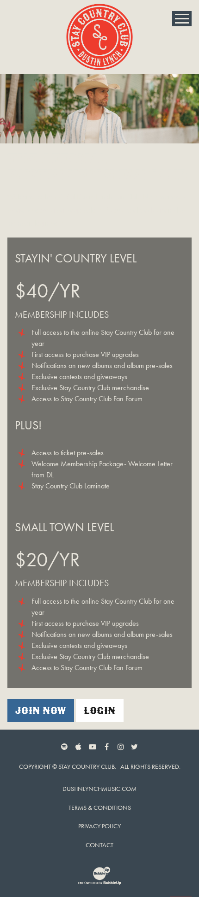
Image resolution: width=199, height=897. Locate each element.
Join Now (40, 710)
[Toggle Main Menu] (182, 18)
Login (99, 710)
